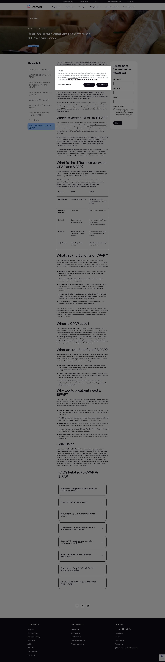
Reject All (89, 84)
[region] (83, 78)
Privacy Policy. (73, 79)
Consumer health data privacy (88, 79)
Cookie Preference (64, 84)
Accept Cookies (102, 84)
